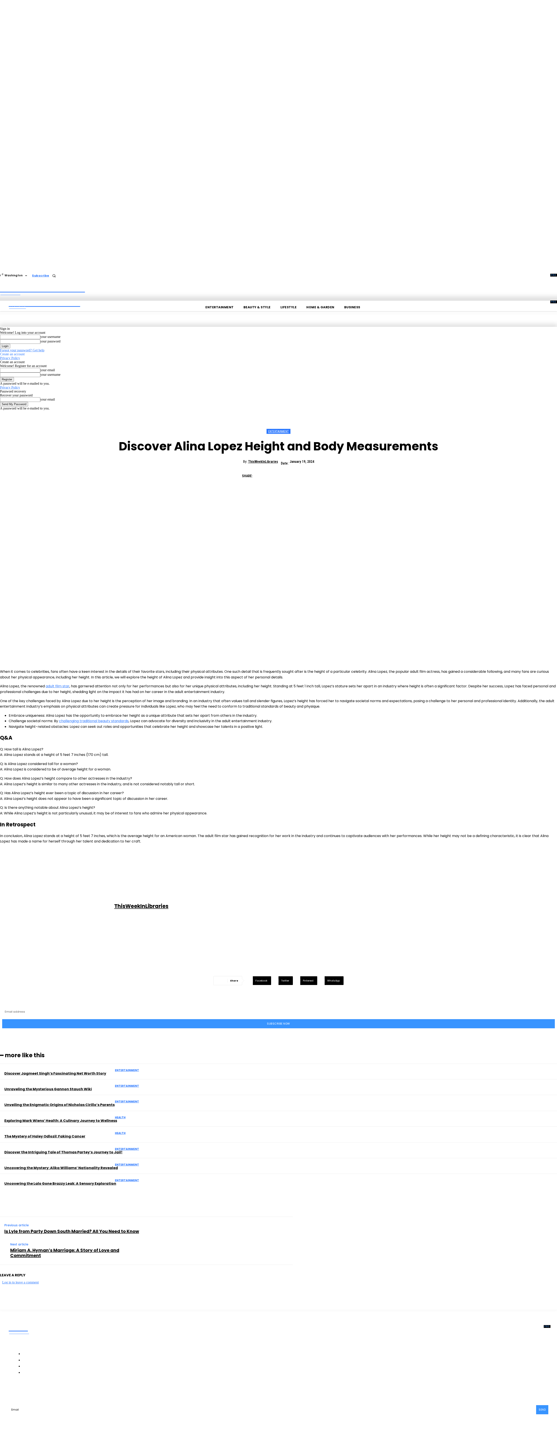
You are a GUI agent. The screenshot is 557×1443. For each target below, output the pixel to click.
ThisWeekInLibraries (263, 462)
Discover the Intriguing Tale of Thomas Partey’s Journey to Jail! (63, 1152)
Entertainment (278, 431)
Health (120, 1117)
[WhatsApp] (308, 474)
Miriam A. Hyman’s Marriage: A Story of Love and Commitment (64, 1252)
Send (542, 1409)
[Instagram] (39, 1390)
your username (50, 337)
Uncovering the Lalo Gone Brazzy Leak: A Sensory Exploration (60, 1183)
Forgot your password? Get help (22, 350)
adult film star (57, 686)
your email (47, 370)
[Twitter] (276, 474)
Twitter (73, 1390)
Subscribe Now (278, 1023)
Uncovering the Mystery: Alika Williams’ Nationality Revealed (61, 1167)
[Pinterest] (292, 474)
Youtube (93, 1390)
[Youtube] (84, 1390)
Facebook (25, 1390)
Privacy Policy (10, 358)
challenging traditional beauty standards (94, 720)
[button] (54, 275)
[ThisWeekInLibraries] (57, 906)
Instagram (50, 1390)
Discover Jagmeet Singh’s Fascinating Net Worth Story (55, 1073)
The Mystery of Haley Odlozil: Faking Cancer (44, 1136)
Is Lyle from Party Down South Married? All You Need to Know (71, 1231)
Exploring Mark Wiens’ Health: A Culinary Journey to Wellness (60, 1120)
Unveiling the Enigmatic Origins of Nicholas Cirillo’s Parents (59, 1104)
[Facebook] (261, 474)
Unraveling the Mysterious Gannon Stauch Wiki (48, 1089)
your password (50, 341)
